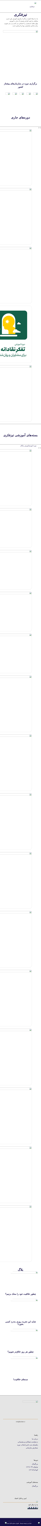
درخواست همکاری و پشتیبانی (28, 1442)
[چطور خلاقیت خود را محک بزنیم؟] (24, 1273)
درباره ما (35, 1439)
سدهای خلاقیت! (20, 1379)
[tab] (32, 446)
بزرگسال (35, 1464)
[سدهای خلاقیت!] (24, 1358)
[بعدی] (39, 128)
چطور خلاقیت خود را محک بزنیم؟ (20, 1293)
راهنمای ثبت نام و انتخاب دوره (27, 1445)
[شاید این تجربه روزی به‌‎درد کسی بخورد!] (24, 1300)
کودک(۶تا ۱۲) (33, 1470)
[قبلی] (40, 128)
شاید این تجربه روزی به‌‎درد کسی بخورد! (20, 1322)
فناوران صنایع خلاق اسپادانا (12, 1523)
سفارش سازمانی (32, 1447)
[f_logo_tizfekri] (24, 6)
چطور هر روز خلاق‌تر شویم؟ (21, 1351)
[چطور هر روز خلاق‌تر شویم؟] (24, 1331)
